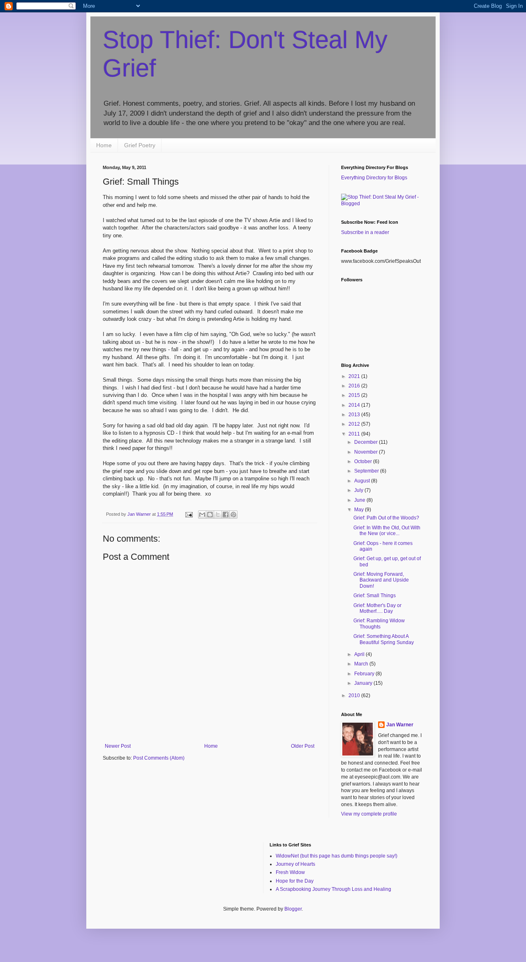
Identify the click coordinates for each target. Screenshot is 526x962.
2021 (354, 376)
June (360, 500)
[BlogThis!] (210, 514)
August (362, 481)
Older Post (302, 746)
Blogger (293, 909)
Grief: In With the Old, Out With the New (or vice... (386, 530)
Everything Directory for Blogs (374, 178)
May (359, 509)
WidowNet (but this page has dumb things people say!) (336, 856)
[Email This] (202, 514)
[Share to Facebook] (225, 514)
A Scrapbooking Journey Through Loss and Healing (333, 889)
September (367, 471)
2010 (354, 695)
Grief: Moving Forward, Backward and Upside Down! (381, 580)
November (366, 452)
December (366, 442)
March (361, 664)
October (363, 461)
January (364, 683)
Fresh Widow (290, 872)
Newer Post (118, 746)
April (360, 654)
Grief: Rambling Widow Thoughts (379, 623)
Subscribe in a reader (365, 232)
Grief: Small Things (374, 595)
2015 (354, 395)
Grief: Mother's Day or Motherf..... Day (377, 608)
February (365, 674)
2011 (354, 434)
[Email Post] (188, 514)
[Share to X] (218, 514)
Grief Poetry (139, 145)
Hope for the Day (295, 881)
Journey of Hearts (295, 864)
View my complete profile (369, 814)
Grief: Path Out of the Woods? (386, 518)
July (359, 490)
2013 (354, 414)
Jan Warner (399, 725)
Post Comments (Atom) (159, 758)
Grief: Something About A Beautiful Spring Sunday (383, 639)
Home (104, 145)
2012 (354, 424)
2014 (354, 405)
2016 (354, 386)
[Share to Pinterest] (233, 514)
